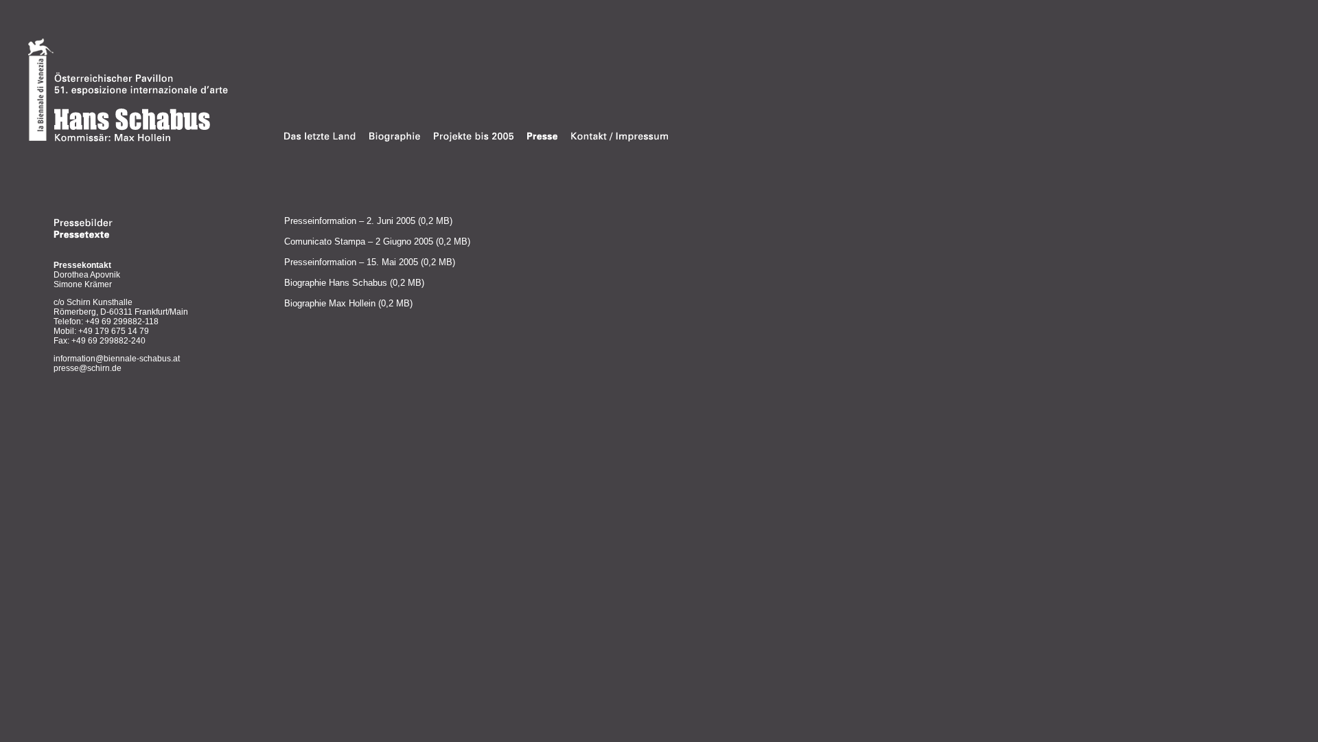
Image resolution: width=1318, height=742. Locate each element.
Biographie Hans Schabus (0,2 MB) (354, 283)
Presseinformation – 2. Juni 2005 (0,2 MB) (368, 221)
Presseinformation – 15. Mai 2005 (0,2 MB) (369, 262)
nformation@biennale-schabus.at (118, 358)
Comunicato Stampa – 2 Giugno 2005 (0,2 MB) (377, 241)
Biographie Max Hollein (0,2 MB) (348, 303)
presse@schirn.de (88, 368)
